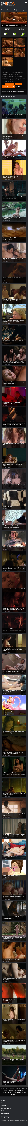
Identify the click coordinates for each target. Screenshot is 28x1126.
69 (15, 76)
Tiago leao (18, 1088)
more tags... (17, 86)
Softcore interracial (18, 1092)
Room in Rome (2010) (7, 1092)
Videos (2, 1103)
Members (3, 1110)
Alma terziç (11, 1088)
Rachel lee (24, 1088)
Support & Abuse (5, 1113)
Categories (3, 1105)
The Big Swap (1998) (19, 1090)
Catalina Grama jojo (8, 1090)
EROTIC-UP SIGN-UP (6, 1108)
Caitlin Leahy (4, 1088)
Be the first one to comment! (16, 91)
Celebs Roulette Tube (6, 1118)
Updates (3, 1100)
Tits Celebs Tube (4, 1116)
